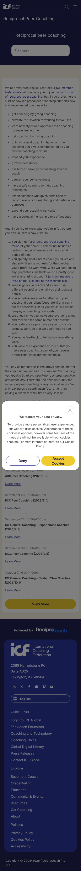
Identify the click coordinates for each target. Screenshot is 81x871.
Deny (23, 461)
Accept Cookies (58, 460)
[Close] (70, 410)
